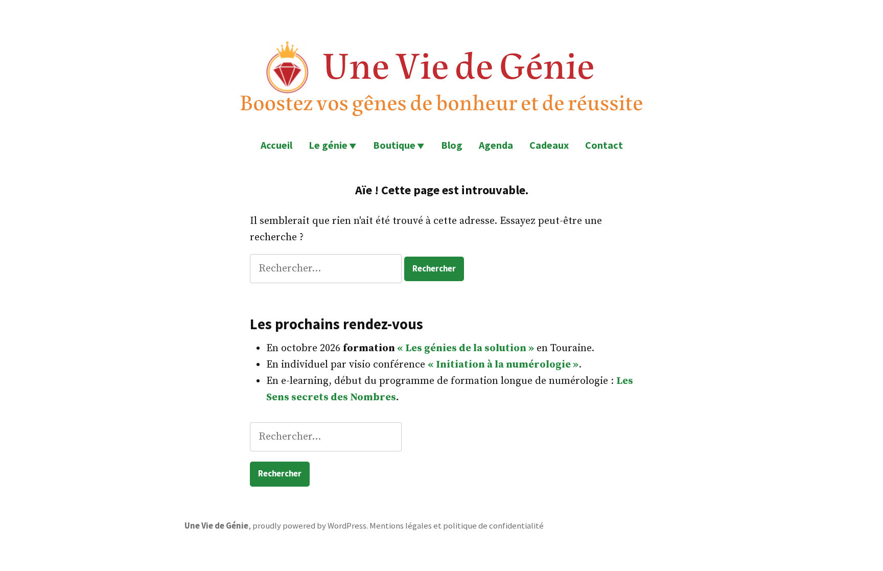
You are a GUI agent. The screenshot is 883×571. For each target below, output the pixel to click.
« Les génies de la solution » (465, 348)
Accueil (276, 145)
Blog (451, 145)
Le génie (328, 145)
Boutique (394, 145)
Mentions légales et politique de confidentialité (456, 525)
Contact (604, 145)
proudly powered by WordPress (309, 525)
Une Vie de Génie (216, 525)
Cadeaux (549, 145)
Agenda (496, 145)
